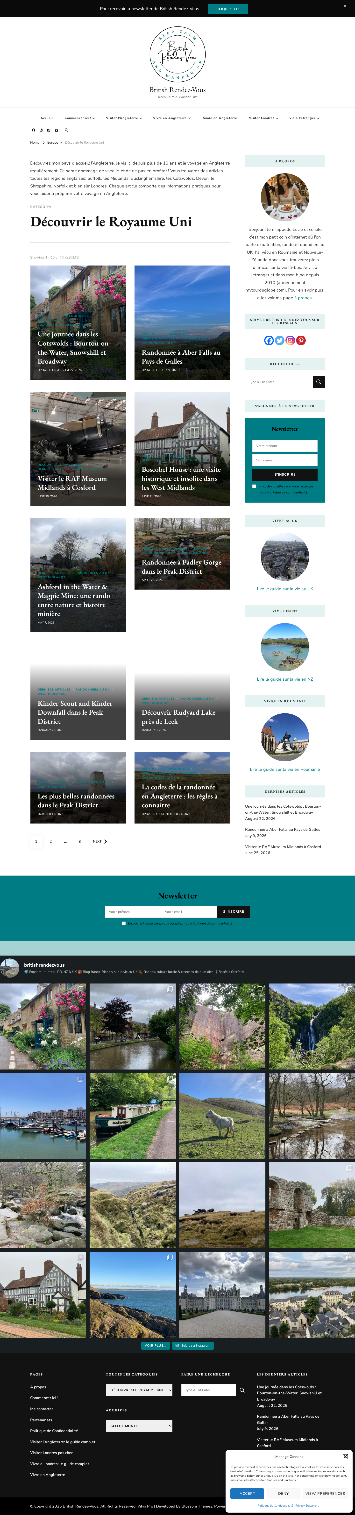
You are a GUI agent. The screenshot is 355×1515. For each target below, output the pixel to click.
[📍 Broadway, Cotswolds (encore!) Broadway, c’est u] (43, 1026)
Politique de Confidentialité (275, 1506)
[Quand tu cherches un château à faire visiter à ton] (222, 1295)
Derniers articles (54, 320)
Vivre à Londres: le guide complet (59, 1464)
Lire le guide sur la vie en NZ (285, 679)
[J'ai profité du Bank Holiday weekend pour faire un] (312, 1026)
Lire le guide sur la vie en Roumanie (285, 769)
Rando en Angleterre (219, 118)
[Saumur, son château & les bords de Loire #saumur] (312, 1295)
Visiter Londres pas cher (51, 1452)
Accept (247, 1493)
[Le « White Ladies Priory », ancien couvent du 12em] (312, 1205)
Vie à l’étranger (302, 118)
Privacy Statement (307, 1506)
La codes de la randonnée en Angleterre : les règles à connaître (180, 796)
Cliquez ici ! (227, 9)
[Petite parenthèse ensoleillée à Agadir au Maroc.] (43, 1116)
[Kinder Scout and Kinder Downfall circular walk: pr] (133, 1205)
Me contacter (41, 1409)
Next (97, 841)
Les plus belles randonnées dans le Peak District (76, 800)
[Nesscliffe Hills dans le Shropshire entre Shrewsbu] (222, 1026)
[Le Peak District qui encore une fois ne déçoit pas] (43, 1205)
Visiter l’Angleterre (122, 118)
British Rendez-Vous (177, 89)
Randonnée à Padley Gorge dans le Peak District (181, 566)
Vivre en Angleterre (170, 118)
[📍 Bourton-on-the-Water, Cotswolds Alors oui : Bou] (133, 1026)
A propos (38, 1387)
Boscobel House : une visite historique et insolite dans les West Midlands (181, 478)
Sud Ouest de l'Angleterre (62, 325)
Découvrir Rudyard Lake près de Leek (178, 716)
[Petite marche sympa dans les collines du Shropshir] (222, 1116)
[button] (345, 1456)
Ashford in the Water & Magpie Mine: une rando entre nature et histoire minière (74, 600)
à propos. (303, 298)
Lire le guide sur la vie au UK (285, 589)
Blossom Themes (197, 1506)
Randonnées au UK (159, 343)
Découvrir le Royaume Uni (61, 316)
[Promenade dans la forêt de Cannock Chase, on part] (133, 1116)
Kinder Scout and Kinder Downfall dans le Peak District (75, 712)
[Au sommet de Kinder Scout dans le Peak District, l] (222, 1205)
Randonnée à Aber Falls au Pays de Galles (181, 356)
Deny (283, 1493)
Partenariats (41, 1420)
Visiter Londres (261, 118)
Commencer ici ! (78, 118)
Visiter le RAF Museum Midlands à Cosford (72, 483)
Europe (200, 549)
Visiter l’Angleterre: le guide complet (62, 1442)
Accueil (47, 118)
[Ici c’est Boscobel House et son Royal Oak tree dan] (43, 1295)
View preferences (325, 1493)
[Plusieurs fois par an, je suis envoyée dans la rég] (133, 1295)
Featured (188, 773)
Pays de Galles (193, 338)
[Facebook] (269, 340)
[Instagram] (290, 340)
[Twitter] (279, 340)
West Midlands (89, 469)
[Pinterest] (301, 340)
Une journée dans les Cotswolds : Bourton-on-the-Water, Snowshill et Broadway (74, 347)
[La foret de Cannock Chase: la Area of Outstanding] (312, 1116)
